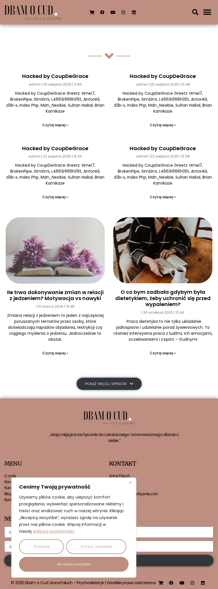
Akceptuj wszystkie (74, 564)
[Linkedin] (134, 12)
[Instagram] (123, 12)
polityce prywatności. (54, 531)
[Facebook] (102, 12)
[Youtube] (113, 12)
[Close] (130, 482)
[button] (195, 12)
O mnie (10, 475)
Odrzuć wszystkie (96, 546)
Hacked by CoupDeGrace (55, 76)
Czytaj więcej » (55, 125)
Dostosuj (41, 546)
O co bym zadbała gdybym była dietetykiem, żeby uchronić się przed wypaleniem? (163, 298)
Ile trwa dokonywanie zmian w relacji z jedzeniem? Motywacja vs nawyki (55, 295)
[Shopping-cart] (92, 12)
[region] (73, 528)
